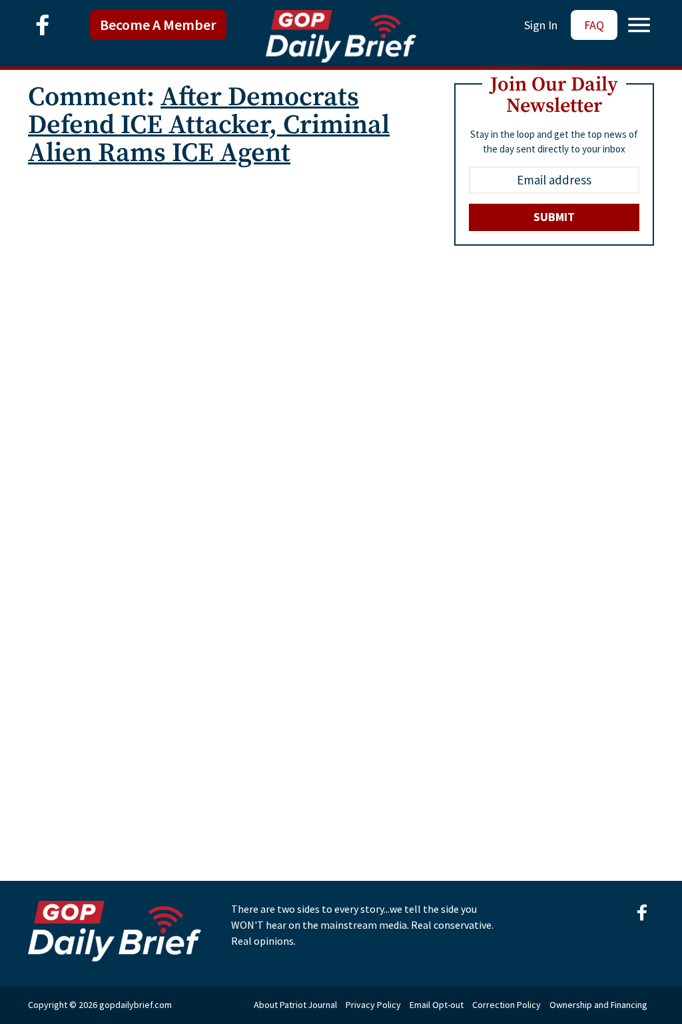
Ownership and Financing (598, 1005)
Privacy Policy (373, 1005)
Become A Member (158, 24)
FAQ (594, 25)
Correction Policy (506, 1005)
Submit (554, 216)
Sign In (540, 25)
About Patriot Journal (295, 1005)
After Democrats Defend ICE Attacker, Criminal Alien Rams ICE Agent (209, 125)
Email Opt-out (437, 1005)
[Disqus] (224, 344)
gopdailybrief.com (135, 1005)
